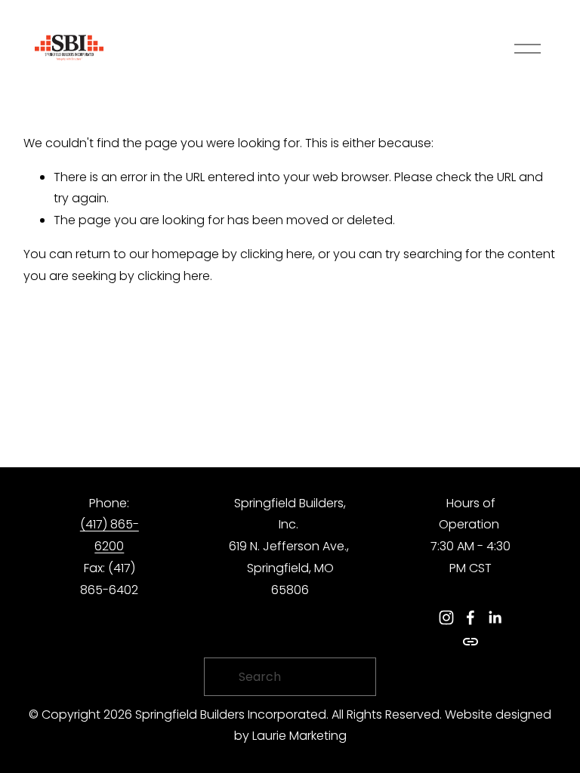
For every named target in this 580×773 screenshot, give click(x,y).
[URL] (470, 641)
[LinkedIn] (494, 617)
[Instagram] (446, 617)
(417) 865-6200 (109, 535)
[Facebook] (470, 617)
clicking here (276, 254)
